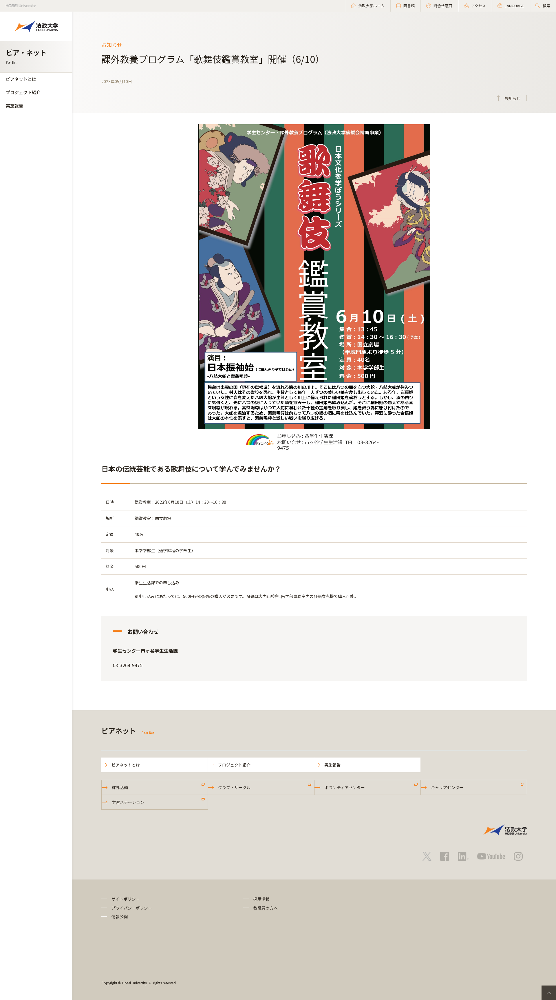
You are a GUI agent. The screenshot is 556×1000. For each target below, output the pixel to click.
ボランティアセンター (345, 787)
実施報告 (14, 106)
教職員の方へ (265, 908)
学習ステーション (128, 802)
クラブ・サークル (234, 787)
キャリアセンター (447, 787)
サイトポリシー (125, 899)
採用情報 (261, 899)
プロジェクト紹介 (23, 92)
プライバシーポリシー (131, 908)
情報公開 (119, 916)
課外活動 (120, 787)
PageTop (549, 993)
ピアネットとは (21, 79)
